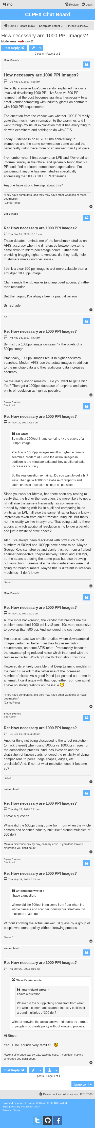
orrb (21, 41)
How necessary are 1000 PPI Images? (44, 35)
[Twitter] (37, 1120)
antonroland (11, 789)
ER (5, 317)
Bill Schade (11, 213)
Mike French (11, 60)
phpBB (21, 1103)
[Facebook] (57, 1120)
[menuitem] (8, 5)
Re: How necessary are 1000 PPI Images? (40, 228)
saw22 (29, 41)
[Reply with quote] (86, 64)
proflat (12, 1106)
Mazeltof (28, 1106)
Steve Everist (12, 402)
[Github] (47, 1120)
